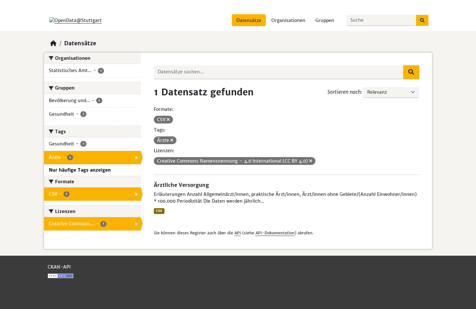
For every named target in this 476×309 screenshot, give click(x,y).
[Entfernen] (168, 120)
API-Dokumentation (275, 232)
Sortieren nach (344, 92)
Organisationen (288, 20)
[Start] (53, 43)
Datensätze (248, 20)
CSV (159, 211)
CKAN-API (59, 267)
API (237, 232)
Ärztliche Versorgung (181, 185)
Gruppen (324, 20)
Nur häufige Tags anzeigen (80, 170)
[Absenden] (422, 20)
